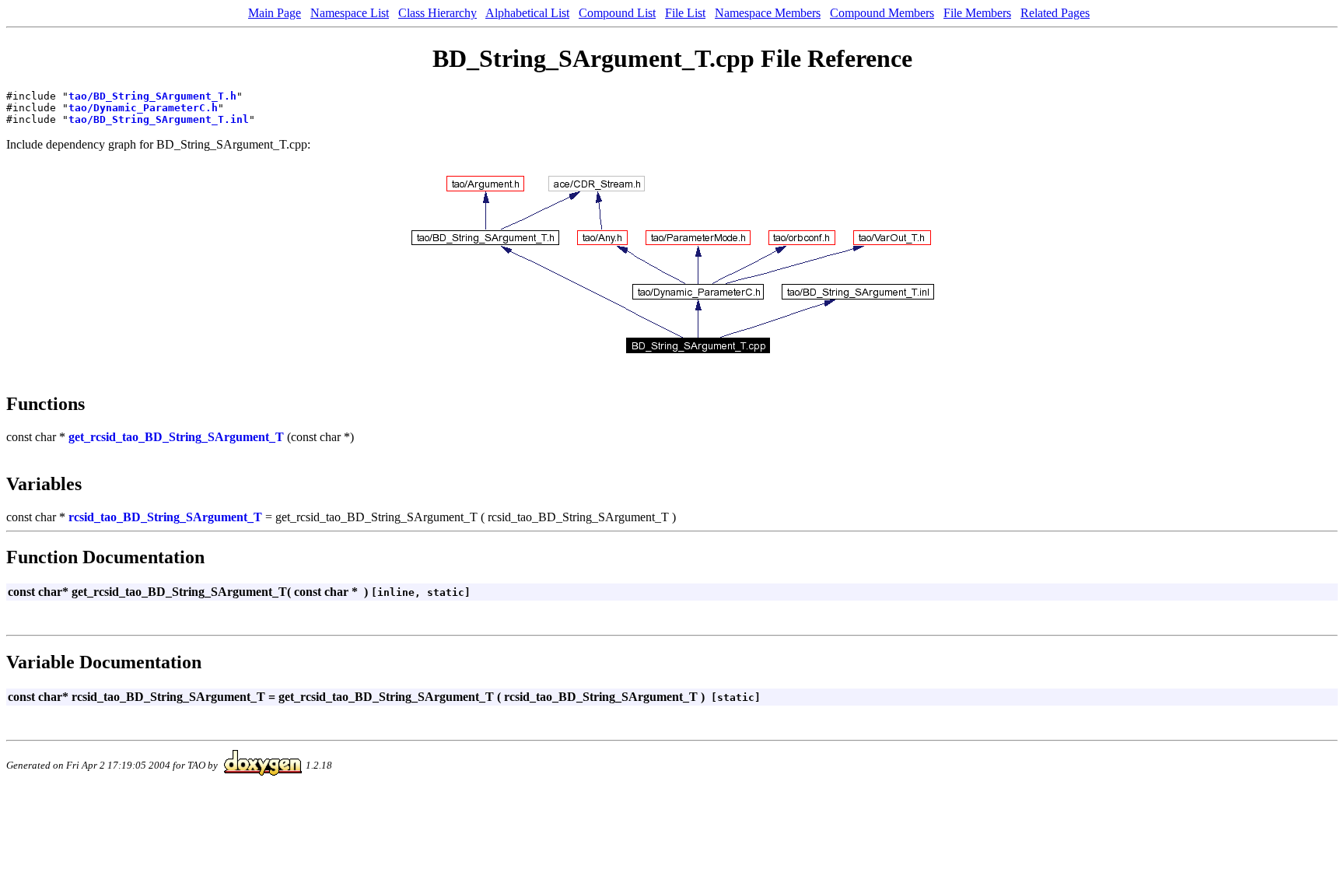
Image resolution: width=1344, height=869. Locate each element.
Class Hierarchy (437, 12)
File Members (977, 12)
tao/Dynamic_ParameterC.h (143, 108)
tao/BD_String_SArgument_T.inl (158, 119)
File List (685, 12)
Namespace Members (768, 12)
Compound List (617, 12)
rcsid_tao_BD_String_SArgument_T (165, 517)
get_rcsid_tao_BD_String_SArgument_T (176, 436)
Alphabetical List (527, 12)
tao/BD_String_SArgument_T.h (152, 96)
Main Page (274, 12)
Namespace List (349, 12)
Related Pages (1055, 12)
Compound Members (882, 12)
